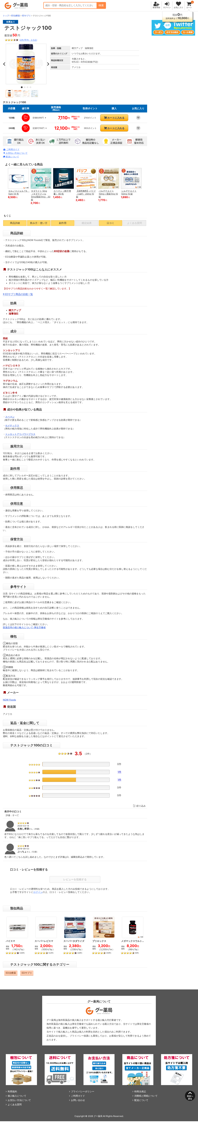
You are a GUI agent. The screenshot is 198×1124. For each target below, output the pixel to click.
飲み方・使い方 (38, 223)
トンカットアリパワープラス (20, 434)
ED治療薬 (11, 972)
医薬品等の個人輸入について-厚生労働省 (24, 627)
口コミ (110, 223)
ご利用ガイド (12, 149)
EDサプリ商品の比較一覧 (19, 294)
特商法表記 (140, 1091)
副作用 (62, 223)
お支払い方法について (16, 153)
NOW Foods (9, 699)
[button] (9, 93)
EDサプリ (27, 972)
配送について (12, 156)
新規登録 (156, 7)
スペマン (9, 416)
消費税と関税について (146, 1095)
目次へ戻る (190, 1097)
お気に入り (178, 7)
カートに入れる (116, 117)
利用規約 (12, 1091)
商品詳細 (15, 223)
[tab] (22, 87)
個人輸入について (17, 1095)
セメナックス (12, 425)
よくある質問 (15, 1104)
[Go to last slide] (4, 64)
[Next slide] (48, 64)
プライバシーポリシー (82, 1091)
